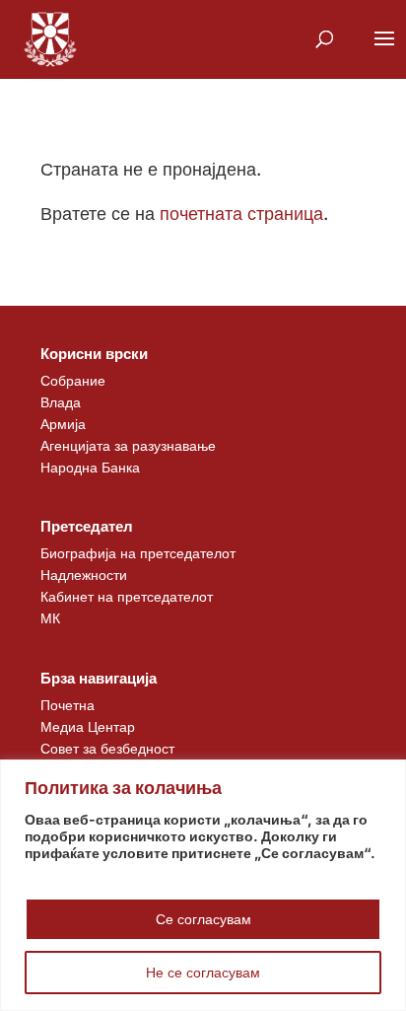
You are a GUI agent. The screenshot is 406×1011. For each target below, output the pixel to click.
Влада (60, 402)
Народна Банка (90, 467)
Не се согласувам (203, 972)
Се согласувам (203, 918)
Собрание (72, 380)
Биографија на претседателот (138, 552)
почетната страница (241, 213)
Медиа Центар (87, 726)
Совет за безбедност (107, 748)
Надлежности (83, 574)
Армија (63, 423)
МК (50, 618)
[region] (203, 885)
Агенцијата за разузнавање (128, 445)
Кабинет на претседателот (126, 596)
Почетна (67, 704)
